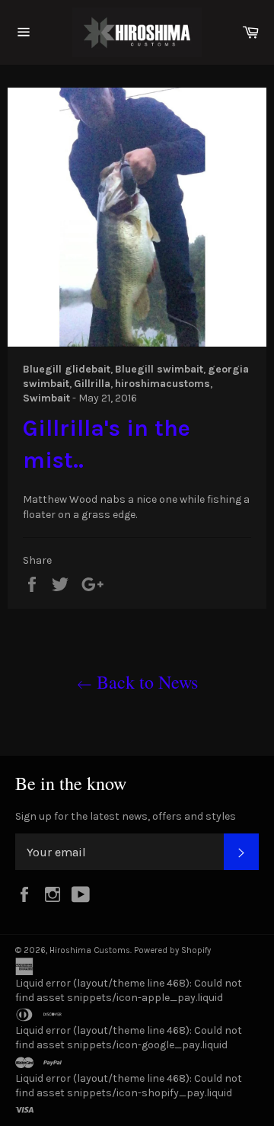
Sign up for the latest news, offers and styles (125, 816)
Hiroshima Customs (89, 950)
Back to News (145, 682)
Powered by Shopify (172, 950)
